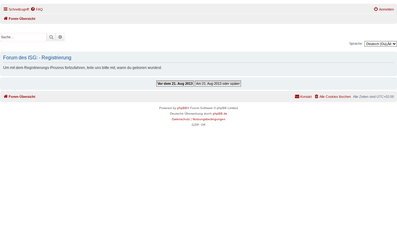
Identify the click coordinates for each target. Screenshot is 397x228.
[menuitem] (36, 9)
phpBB (182, 108)
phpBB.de (220, 113)
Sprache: (356, 43)
